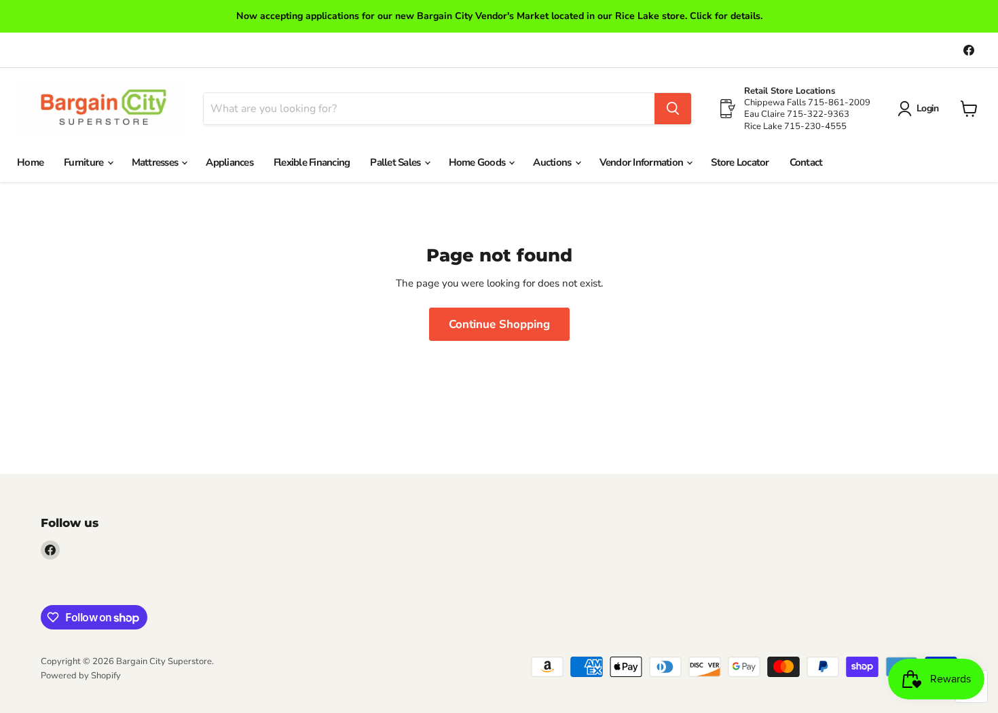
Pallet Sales (396, 162)
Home (30, 162)
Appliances (229, 162)
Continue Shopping (499, 324)
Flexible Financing (312, 162)
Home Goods (478, 162)
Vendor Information (642, 162)
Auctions (553, 162)
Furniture (85, 162)
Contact (806, 162)
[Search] (672, 108)
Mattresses (156, 162)
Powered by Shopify (81, 676)
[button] (921, 108)
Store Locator (740, 162)
